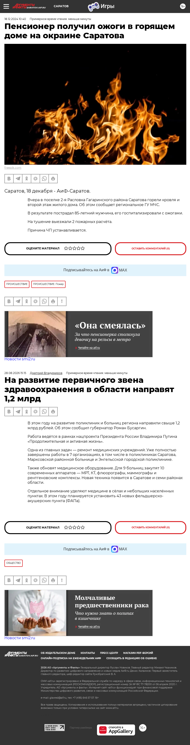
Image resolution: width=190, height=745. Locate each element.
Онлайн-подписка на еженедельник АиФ (71, 658)
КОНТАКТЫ (88, 653)
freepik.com (12, 167)
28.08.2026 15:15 (15, 373)
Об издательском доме (58, 653)
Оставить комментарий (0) (151, 248)
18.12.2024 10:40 (15, 19)
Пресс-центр (109, 653)
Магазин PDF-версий (138, 653)
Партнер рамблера (81, 727)
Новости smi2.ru (19, 359)
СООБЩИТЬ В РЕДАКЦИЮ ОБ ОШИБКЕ (131, 658)
